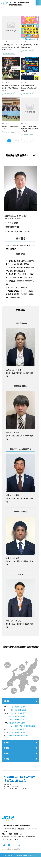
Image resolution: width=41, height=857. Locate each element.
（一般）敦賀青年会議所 (17, 707)
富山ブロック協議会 (8, 132)
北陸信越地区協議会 (8, 53)
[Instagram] (19, 845)
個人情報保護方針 (15, 849)
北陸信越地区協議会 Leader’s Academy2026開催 (29, 88)
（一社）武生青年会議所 (17, 713)
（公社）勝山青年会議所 (17, 723)
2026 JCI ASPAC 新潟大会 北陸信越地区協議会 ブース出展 (29, 128)
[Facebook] (14, 845)
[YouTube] (9, 845)
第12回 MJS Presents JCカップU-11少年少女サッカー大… (11, 88)
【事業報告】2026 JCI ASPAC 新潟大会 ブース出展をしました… (10, 47)
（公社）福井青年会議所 (17, 710)
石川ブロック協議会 (27, 51)
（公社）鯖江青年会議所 (17, 716)
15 (27, 140)
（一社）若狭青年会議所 (17, 729)
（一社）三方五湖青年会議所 (18, 735)
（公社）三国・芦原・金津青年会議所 (22, 726)
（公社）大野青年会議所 (17, 719)
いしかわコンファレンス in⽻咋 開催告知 (30, 46)
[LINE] (4, 845)
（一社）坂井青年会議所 (17, 732)
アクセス (5, 849)
